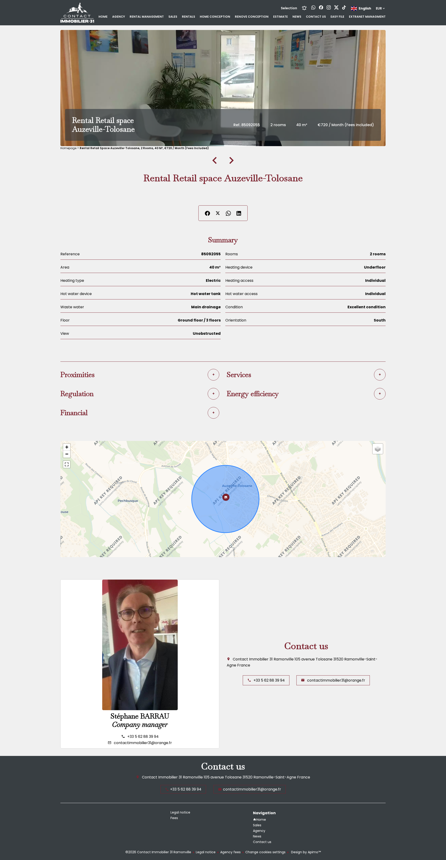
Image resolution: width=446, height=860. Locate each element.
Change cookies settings (265, 852)
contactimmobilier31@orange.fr (143, 742)
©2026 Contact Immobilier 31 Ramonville (158, 852)
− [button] (66, 454)
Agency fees (230, 852)
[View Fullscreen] (66, 464)
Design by (305, 852)
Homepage (68, 148)
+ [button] (66, 447)
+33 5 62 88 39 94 (143, 736)
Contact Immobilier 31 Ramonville (263, 659)
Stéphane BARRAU (140, 716)
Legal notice (206, 852)
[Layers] (378, 449)
